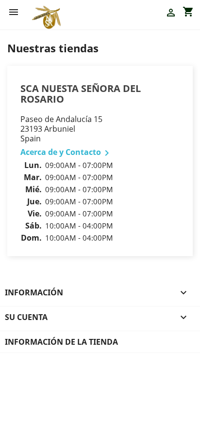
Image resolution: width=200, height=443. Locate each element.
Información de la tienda (61, 341)
